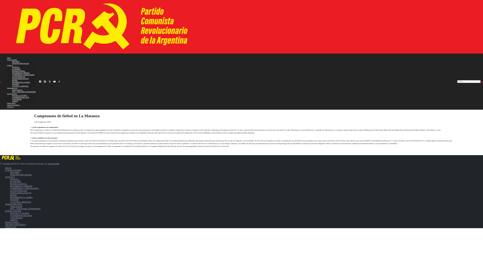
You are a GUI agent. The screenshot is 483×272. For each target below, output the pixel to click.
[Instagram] (45, 81)
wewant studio (53, 164)
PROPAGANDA (11, 103)
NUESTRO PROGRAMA (20, 63)
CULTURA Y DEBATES (20, 86)
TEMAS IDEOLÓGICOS (20, 79)
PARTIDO (15, 84)
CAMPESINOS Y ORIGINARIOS (23, 75)
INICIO (9, 58)
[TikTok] (59, 81)
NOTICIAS (10, 65)
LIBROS (15, 101)
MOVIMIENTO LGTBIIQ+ (21, 82)
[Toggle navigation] (1, 82)
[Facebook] (40, 81)
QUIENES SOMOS (12, 60)
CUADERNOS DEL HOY (20, 97)
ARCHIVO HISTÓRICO (13, 105)
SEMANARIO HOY (12, 88)
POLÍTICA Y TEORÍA (19, 96)
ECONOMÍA (16, 69)
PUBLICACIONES (12, 94)
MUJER (14, 80)
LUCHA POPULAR (18, 77)
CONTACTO (10, 107)
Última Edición (17, 90)
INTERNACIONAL (18, 71)
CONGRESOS (17, 99)
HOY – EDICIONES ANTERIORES (24, 92)
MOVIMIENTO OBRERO (21, 73)
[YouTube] (54, 81)
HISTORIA (15, 62)
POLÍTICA (15, 67)
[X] (49, 81)
